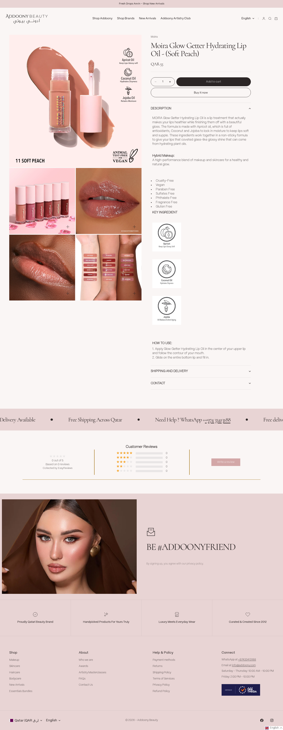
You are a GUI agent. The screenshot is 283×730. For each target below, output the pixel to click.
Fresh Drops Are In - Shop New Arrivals (141, 4)
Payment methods (164, 660)
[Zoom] (132, 158)
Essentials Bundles (20, 691)
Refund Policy (161, 691)
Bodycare (15, 678)
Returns (157, 666)
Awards (83, 666)
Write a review (225, 462)
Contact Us (86, 685)
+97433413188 (247, 659)
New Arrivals (147, 18)
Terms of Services (164, 678)
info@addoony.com (244, 665)
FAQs (82, 678)
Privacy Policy (161, 685)
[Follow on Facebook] (262, 720)
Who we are (86, 660)
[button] (274, 728)
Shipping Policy (162, 672)
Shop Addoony (102, 18)
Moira (154, 36)
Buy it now (201, 92)
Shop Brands (125, 18)
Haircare (14, 672)
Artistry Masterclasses (92, 672)
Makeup (14, 660)
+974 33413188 (190, 419)
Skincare (14, 666)
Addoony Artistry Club (176, 18)
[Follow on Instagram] (272, 720)
